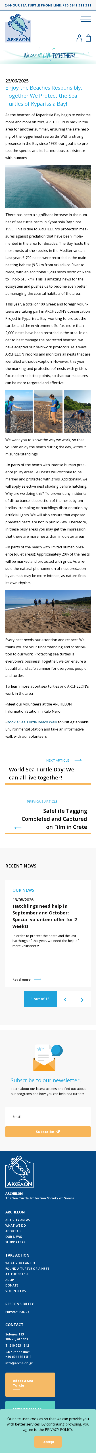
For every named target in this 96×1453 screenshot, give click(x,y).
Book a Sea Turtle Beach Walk (32, 722)
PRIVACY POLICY (17, 1312)
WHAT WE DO (15, 1225)
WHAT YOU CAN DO (20, 1263)
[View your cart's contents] (88, 38)
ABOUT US (13, 1231)
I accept (48, 1442)
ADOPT (10, 1280)
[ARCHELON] (18, 27)
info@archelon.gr (19, 1363)
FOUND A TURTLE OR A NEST (27, 1268)
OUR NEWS (13, 1236)
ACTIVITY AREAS (17, 1220)
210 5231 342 (17, 1345)
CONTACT (14, 1324)
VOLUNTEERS (15, 1291)
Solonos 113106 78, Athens (16, 1336)
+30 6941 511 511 (18, 1354)
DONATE (12, 1285)
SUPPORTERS (15, 1242)
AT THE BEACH (16, 1274)
